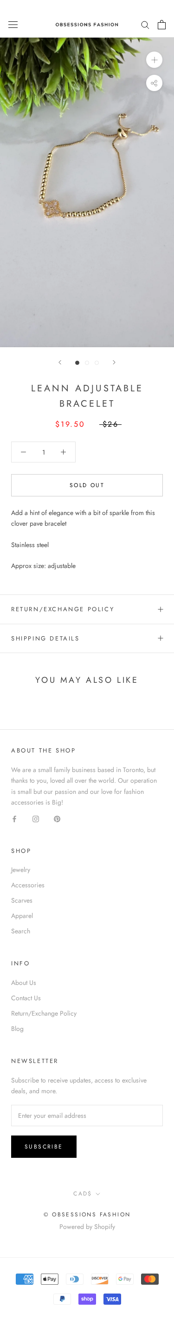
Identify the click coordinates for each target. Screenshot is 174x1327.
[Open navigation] (13, 24)
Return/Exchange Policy (62, 609)
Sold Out (87, 485)
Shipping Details (45, 638)
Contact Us (26, 998)
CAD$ (82, 1193)
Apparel (22, 915)
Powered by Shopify (87, 1226)
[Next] (114, 362)
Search (20, 931)
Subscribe (44, 1146)
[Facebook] (14, 818)
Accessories (28, 885)
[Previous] (59, 362)
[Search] (145, 24)
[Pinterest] (57, 818)
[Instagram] (35, 818)
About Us (23, 982)
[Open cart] (162, 24)
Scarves (21, 900)
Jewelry (20, 869)
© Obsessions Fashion (87, 1214)
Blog (17, 1028)
